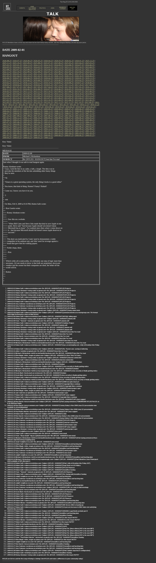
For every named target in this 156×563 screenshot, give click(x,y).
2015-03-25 (27, 94)
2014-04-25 (48, 96)
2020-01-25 (79, 78)
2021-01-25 (48, 76)
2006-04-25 (6, 120)
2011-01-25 (74, 105)
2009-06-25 (79, 109)
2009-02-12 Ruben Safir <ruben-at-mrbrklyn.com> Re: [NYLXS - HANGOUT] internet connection (40, 360)
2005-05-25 (27, 122)
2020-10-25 (79, 76)
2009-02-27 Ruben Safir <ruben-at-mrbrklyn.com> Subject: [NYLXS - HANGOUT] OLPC (37, 526)
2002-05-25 (27, 131)
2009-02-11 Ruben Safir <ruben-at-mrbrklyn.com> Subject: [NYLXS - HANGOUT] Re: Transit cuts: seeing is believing (47, 349)
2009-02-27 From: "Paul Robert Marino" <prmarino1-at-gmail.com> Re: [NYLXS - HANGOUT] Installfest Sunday (45, 537)
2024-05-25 (6, 67)
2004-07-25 (38, 124)
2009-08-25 (58, 109)
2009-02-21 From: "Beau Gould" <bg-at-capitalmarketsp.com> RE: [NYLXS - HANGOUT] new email (41, 436)
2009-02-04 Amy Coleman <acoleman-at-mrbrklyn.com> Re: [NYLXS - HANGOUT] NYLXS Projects (41, 304)
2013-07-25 (48, 98)
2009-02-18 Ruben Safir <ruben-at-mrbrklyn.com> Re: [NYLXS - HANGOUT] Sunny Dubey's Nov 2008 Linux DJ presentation (50, 409)
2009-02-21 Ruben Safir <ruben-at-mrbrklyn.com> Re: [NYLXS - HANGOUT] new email (37, 433)
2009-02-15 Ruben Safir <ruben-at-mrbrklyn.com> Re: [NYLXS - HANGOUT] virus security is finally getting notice (46, 377)
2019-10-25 (17, 80)
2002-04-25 (38, 131)
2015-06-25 (89, 91)
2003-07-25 (68, 127)
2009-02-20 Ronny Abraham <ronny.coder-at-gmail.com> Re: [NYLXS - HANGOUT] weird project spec (42, 429)
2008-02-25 (58, 113)
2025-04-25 (79, 63)
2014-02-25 (69, 96)
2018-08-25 (68, 83)
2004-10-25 (6, 124)
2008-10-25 (68, 111)
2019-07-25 (48, 80)
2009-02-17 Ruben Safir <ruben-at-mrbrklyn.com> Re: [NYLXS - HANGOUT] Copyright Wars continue (42, 397)
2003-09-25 (48, 127)
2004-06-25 (48, 124)
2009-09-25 (48, 109)
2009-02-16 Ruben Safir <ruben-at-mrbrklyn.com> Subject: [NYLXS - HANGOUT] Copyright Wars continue (43, 384)
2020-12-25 (58, 76)
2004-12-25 (79, 122)
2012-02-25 (38, 102)
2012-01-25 (48, 102)
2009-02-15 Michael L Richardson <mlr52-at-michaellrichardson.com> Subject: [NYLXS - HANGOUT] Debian (44, 362)
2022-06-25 (58, 72)
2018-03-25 (27, 85)
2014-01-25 (79, 96)
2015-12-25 (27, 91)
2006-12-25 (17, 118)
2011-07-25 (12, 105)
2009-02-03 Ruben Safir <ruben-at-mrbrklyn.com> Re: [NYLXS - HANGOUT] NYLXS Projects (39, 301)
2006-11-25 (27, 118)
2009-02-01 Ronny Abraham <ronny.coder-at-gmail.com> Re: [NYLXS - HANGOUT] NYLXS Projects (41, 290)
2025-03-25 (89, 63)
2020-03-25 (58, 78)
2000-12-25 (17, 135)
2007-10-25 (6, 116)
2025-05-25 (68, 63)
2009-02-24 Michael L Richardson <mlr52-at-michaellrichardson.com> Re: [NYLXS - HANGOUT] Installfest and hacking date (50, 457)
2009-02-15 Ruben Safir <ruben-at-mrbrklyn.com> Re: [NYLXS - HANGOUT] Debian (36, 364)
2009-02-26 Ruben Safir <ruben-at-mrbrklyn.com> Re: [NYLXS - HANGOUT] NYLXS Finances (39, 494)
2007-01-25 (6, 118)
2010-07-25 (38, 107)
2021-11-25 (38, 74)
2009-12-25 (17, 109)
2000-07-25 (68, 135)
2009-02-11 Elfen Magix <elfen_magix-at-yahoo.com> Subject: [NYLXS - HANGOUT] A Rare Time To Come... (44, 355)
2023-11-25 (69, 67)
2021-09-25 (58, 74)
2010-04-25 (69, 107)
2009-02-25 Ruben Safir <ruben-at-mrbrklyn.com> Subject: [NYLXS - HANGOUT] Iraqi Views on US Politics (44, 465)
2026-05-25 (38, 61)
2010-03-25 (80, 107)
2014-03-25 (58, 96)
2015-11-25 (38, 91)
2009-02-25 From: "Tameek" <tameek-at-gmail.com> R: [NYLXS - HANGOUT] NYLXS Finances (40, 472)
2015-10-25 (48, 91)
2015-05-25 (6, 94)
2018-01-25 (48, 85)
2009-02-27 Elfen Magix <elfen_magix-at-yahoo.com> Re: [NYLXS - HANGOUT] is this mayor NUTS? (41, 539)
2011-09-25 (89, 102)
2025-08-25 (37, 63)
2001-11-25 (89, 131)
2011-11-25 (68, 102)
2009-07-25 (68, 109)
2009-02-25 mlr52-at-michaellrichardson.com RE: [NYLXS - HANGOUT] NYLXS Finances (37, 481)
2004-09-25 (17, 124)
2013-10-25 (17, 98)
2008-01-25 (69, 113)
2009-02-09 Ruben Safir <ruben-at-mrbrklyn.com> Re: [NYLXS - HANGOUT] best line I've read (39, 334)
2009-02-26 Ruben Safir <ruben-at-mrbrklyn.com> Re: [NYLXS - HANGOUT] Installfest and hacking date (43, 500)
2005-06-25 (17, 122)
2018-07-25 (79, 83)
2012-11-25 (38, 100)
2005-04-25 (38, 122)
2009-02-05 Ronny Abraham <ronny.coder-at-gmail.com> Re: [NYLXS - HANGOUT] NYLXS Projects (41, 308)
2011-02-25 (63, 105)
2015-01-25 (48, 94)
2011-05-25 (33, 105)
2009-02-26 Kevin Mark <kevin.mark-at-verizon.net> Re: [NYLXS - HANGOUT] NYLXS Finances (40, 492)
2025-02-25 (6, 65)
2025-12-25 (89, 61)
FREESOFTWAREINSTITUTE (32, 8)
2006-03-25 (17, 120)
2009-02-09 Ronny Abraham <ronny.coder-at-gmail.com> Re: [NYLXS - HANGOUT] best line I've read (42, 340)
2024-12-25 (27, 65)
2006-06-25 (79, 118)
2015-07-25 (79, 91)
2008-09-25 (79, 111)
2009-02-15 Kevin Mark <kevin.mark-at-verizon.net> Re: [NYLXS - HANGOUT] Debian (36, 373)
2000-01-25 (38, 138)
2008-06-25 (17, 113)
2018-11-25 (38, 83)
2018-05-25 (6, 85)
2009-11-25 (27, 109)
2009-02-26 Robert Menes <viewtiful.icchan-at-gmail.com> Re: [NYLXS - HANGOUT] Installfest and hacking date (46, 503)
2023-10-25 (79, 67)
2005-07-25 (6, 122)
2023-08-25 (6, 70)
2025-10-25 (17, 63)
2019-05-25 (68, 80)
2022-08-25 (37, 72)
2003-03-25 (17, 129)
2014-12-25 (58, 94)
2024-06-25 (89, 65)
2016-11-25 (6, 89)
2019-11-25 (6, 80)
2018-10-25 (48, 83)
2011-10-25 (79, 102)
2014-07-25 (17, 96)
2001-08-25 (27, 133)
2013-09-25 (27, 98)
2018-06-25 (89, 83)
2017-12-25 (58, 85)
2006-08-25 (58, 118)
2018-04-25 (17, 85)
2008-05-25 (27, 113)
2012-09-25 (58, 100)
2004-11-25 (89, 122)
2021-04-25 (17, 76)
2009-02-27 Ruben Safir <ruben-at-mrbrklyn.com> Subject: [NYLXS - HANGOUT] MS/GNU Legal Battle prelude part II (47, 511)
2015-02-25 (38, 94)
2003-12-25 (17, 127)
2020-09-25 (89, 76)
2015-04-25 (17, 94)
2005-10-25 (68, 120)
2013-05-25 (68, 98)
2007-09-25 (17, 116)
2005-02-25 (58, 122)
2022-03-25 (89, 72)
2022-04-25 (79, 72)
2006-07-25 (68, 118)
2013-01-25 (17, 100)
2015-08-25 (68, 91)
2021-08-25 (68, 74)
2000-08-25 (58, 135)
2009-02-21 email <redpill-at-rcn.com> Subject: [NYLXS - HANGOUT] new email (34, 431)
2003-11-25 (27, 127)
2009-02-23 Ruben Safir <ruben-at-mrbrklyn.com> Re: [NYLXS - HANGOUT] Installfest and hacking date (43, 448)
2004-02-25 (89, 124)
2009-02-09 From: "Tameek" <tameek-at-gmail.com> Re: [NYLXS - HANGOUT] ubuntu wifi (38, 321)
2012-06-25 (89, 100)
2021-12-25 (27, 74)
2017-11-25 (69, 85)
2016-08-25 (37, 89)
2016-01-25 (17, 91)
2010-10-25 (7, 107)
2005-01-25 (69, 122)
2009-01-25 (38, 111)
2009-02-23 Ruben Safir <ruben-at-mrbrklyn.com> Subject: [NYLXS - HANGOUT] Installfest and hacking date (44, 444)
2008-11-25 (58, 111)
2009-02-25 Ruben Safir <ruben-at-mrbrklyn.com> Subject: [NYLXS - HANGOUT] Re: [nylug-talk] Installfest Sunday (47, 474)
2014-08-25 (6, 96)
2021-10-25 (48, 74)
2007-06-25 (48, 116)
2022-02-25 (6, 74)
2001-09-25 (17, 133)
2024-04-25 (17, 67)
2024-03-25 (27, 67)
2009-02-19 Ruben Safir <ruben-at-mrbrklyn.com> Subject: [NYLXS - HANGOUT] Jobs (37, 414)
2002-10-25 (68, 129)
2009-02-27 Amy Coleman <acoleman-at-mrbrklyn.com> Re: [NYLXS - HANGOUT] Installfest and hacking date (45, 546)
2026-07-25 (17, 61)
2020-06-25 (27, 78)
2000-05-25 (89, 135)
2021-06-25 (89, 74)
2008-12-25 (48, 111)
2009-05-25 (89, 109)
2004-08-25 (27, 124)
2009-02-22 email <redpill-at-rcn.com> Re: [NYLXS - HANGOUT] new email (33, 442)
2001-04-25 (69, 133)
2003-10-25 (37, 127)
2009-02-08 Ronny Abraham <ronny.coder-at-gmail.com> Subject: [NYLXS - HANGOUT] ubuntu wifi (41, 319)
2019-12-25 (89, 78)
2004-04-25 (69, 124)
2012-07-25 (79, 100)
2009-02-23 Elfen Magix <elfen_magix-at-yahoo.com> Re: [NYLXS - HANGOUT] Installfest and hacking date (44, 446)
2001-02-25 (89, 133)
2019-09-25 (27, 80)
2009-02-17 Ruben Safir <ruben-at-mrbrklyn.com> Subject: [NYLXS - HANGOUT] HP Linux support (41, 395)
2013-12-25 (89, 96)
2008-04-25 (38, 113)
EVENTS (22, 8)
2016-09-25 (27, 89)
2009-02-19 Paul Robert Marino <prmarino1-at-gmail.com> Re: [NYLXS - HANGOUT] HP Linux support (42, 411)
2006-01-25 (38, 120)
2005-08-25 (89, 120)
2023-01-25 (79, 70)
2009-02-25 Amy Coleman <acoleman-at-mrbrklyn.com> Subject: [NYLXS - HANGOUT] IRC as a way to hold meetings (47, 487)
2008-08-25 (89, 111)
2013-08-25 (37, 98)
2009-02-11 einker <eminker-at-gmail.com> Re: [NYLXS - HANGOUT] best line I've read (37, 351)
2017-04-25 (48, 87)
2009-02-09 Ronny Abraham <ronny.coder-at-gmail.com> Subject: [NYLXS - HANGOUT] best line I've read (43, 332)
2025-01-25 (17, 65)
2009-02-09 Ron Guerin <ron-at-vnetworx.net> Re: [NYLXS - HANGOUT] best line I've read (38, 336)
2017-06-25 (27, 87)
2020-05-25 (38, 78)
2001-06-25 (48, 133)
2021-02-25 (38, 76)
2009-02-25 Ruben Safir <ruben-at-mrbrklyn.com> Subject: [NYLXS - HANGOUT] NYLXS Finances (41, 468)
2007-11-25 (89, 113)
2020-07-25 (17, 78)
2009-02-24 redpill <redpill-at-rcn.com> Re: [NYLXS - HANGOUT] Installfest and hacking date (39, 455)
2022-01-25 (17, 74)
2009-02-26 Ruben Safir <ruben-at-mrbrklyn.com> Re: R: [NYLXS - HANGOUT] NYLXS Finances (40, 496)
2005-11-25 (58, 120)
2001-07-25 (38, 133)
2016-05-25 (68, 89)
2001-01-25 (6, 135)
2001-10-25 (6, 133)
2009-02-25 (27, 111)
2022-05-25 (68, 72)
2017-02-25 (69, 87)
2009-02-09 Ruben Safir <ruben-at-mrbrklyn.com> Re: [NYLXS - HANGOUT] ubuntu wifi (37, 325)
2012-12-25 (27, 100)
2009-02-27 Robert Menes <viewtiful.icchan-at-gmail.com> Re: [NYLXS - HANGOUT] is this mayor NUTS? (43, 520)
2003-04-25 (6, 129)
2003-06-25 (79, 127)
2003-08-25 (58, 127)
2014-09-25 (89, 94)
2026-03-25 (58, 61)
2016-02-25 (6, 91)
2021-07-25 (79, 74)
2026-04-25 (48, 61)
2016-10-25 (17, 89)
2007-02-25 (89, 116)
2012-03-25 (27, 102)
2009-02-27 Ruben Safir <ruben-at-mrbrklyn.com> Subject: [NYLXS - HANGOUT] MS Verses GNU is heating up (45, 505)
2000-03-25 (17, 138)
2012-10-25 (48, 100)
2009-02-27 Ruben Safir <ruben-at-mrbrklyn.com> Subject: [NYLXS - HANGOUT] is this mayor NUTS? (42, 518)
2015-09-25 (58, 91)
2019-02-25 (6, 83)
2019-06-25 (58, 80)
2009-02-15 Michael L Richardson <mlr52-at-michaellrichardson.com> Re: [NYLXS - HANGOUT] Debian (43, 369)
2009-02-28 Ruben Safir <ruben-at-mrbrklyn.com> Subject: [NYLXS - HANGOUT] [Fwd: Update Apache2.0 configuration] (48, 550)
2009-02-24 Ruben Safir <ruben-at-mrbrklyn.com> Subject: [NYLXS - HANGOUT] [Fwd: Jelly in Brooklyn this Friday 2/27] (48, 463)
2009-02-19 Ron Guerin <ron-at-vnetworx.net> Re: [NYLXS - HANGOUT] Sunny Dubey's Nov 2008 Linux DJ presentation (48, 416)
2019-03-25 (89, 80)
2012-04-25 (17, 102)
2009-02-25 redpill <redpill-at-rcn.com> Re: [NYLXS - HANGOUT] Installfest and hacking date (39, 476)
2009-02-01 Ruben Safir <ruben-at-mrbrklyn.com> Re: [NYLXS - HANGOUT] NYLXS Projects (39, 288)
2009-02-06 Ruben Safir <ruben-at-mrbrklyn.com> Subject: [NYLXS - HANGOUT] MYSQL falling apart (42, 316)
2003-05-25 (89, 127)
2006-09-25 (48, 118)
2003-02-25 (27, 129)
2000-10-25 (37, 135)
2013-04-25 (79, 98)
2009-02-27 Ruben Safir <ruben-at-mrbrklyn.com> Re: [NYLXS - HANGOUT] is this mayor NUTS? (40, 522)
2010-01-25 (6, 109)
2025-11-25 (6, 63)
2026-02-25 (69, 61)
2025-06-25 (58, 63)
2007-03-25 (79, 116)
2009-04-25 (6, 111)
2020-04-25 (48, 78)
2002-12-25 (48, 129)
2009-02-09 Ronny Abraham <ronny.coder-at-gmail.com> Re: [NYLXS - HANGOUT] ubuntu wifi (39, 327)
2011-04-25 (43, 105)
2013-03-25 (89, 98)
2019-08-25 (37, 80)
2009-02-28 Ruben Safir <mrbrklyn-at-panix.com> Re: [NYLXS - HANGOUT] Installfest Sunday (39, 553)
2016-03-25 (89, 89)
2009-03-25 (17, 111)
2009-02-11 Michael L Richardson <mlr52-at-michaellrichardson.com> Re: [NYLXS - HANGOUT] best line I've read (46, 353)
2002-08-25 (89, 129)
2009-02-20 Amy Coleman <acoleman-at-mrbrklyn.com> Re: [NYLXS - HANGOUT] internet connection (42, 422)
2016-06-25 (58, 89)
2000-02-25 (27, 138)
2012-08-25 (68, 100)
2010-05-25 (59, 107)
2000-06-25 (79, 135)
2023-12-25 (58, 67)
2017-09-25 (89, 85)
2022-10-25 (17, 72)
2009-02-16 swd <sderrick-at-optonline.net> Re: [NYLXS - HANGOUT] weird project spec (37, 393)
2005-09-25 (79, 120)
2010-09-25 (18, 107)
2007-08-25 (27, 116)
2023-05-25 (38, 70)
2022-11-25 (6, 72)
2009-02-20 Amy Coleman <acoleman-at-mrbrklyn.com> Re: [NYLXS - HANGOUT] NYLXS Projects (41, 420)
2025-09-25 (27, 63)
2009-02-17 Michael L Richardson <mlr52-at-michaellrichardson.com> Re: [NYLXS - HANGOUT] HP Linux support (46, 399)
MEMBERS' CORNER (62, 8)
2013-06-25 (58, 98)
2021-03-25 (27, 76)
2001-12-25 (79, 131)
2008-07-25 (6, 113)
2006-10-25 (37, 118)
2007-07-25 (38, 116)
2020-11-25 (69, 76)
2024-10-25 (48, 65)
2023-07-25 (17, 70)
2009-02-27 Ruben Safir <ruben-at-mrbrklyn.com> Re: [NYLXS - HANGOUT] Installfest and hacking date (43, 513)
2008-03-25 (48, 113)
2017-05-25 (38, 87)
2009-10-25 (37, 109)
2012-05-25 (6, 102)
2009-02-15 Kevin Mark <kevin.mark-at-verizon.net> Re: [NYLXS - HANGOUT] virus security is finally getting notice (47, 375)
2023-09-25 (89, 67)
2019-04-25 (79, 80)
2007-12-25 (79, 113)
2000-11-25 (27, 135)
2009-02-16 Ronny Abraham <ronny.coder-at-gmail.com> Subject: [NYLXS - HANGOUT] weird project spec (44, 388)
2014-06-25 (27, 96)
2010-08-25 (28, 107)
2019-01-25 (17, 83)
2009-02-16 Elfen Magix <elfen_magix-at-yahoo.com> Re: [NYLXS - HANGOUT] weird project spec (41, 390)
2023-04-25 (48, 70)
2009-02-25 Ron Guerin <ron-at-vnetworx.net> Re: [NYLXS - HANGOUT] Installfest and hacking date (41, 489)
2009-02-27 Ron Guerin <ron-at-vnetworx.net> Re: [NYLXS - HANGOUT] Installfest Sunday (38, 544)
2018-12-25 (27, 83)
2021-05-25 (6, 76)
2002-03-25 (48, 131)
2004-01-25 (6, 127)
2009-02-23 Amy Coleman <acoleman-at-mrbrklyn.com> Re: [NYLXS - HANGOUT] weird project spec (42, 450)
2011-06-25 (23, 105)
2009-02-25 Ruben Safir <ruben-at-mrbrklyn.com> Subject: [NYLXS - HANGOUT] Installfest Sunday (41, 470)
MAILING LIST (72, 8)
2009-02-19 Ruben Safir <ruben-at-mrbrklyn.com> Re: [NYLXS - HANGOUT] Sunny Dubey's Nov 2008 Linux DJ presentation (50, 418)
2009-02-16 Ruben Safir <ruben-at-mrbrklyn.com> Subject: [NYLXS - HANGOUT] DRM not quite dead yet (43, 382)
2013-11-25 (6, 98)
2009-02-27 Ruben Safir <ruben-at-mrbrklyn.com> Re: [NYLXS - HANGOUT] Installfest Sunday (39, 515)
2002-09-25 (79, 129)
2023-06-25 (27, 70)
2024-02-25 (38, 67)
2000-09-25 (48, 135)
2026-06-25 (27, 61)
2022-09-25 (27, 72)
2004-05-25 (58, 124)
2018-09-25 (58, 83)
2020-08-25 (6, 78)
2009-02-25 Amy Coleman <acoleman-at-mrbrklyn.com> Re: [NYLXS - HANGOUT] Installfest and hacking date (45, 478)
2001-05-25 (58, 133)
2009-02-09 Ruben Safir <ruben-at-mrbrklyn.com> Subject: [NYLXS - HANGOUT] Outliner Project (40, 323)
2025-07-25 (48, 63)
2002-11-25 (58, 129)
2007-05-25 (58, 116)
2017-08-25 (6, 87)
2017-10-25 (79, 85)
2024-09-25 (58, 65)
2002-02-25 (58, 131)
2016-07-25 (48, 89)
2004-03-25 (79, 124)
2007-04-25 (69, 116)
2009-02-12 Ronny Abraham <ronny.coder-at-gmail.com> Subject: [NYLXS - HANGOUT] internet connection (44, 358)
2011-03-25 (53, 105)
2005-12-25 (48, 120)
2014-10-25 (79, 94)
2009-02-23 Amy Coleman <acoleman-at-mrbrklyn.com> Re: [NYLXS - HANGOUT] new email (39, 453)
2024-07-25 (79, 65)
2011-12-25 (58, 102)
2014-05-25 (38, 96)
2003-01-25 (38, 129)
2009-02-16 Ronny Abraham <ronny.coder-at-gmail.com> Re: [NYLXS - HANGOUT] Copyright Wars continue (44, 386)
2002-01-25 (69, 131)
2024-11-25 (38, 65)
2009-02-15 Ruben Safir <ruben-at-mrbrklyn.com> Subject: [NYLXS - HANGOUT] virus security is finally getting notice (48, 366)
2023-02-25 (69, 70)
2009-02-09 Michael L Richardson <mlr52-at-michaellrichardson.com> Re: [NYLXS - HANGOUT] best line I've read (46, 343)
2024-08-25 (68, 65)
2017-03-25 (58, 87)
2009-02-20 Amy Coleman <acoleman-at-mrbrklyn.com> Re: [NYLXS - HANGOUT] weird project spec (42, 425)
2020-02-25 (69, 78)
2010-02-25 (90, 107)
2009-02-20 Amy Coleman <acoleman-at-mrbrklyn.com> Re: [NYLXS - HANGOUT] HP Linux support (41, 427)
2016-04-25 (79, 89)
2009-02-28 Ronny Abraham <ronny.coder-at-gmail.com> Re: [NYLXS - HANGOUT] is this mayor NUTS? (43, 555)
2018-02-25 (38, 85)
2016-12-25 (89, 87)
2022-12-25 (89, 70)
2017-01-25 (79, 87)
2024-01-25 (48, 67)
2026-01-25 (79, 61)
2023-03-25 (58, 70)
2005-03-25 (48, 122)
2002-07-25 (6, 131)
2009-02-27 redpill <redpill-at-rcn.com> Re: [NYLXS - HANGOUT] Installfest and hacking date (39, 542)
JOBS (52, 8)
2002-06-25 (17, 131)
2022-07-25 (48, 72)
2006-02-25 (27, 120)
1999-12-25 (48, 138)
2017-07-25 (17, 87)
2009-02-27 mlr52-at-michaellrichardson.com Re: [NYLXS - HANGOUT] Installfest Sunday (38, 524)
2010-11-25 (94, 105)
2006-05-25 (89, 118)
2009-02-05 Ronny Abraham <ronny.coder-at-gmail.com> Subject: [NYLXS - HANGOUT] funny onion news (43, 310)
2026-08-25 (6, 61)
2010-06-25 (49, 107)
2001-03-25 (79, 133)
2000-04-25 (6, 138)
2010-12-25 (84, 105)
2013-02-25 (6, 100)
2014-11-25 (69, 94)
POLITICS (42, 8)
